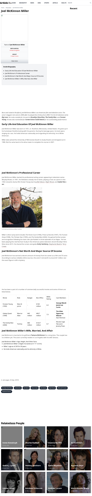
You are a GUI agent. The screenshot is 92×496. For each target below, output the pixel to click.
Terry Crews (35, 388)
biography (8, 7)
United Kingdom (14, 50)
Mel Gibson (41, 182)
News (32, 3)
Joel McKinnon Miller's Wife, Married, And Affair (21, 79)
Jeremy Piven (60, 326)
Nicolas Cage (60, 322)
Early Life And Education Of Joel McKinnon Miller (21, 71)
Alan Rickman (60, 318)
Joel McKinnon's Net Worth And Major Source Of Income (24, 76)
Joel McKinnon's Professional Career (17, 73)
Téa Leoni (59, 324)
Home (14, 3)
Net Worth (26, 388)
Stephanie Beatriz (55, 244)
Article (55, 3)
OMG (39, 3)
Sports (46, 3)
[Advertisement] (34, 98)
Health (63, 3)
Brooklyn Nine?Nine (7, 388)
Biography (23, 3)
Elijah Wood (50, 182)
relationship (18, 388)
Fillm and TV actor (62, 388)
